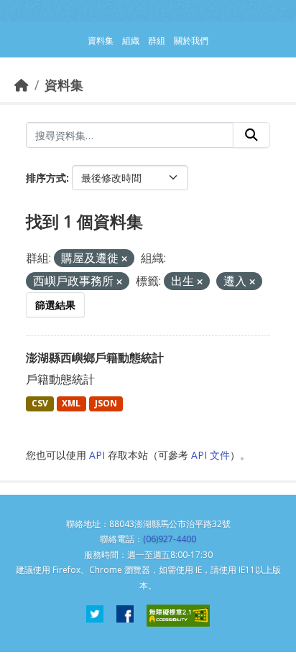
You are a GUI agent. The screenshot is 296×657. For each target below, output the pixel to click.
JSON (106, 403)
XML (71, 403)
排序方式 (46, 178)
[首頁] (21, 84)
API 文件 (210, 455)
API (97, 455)
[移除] (124, 258)
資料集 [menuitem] (101, 40)
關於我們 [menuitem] (191, 40)
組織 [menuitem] (130, 40)
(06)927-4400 (169, 539)
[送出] (251, 135)
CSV (40, 403)
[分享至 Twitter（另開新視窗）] (95, 616)
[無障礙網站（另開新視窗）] (178, 616)
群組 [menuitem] (156, 40)
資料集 (64, 84)
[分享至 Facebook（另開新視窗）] (125, 616)
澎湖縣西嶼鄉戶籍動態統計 (95, 357)
